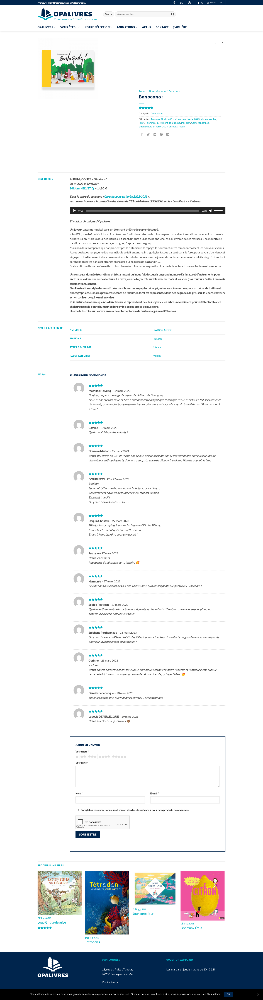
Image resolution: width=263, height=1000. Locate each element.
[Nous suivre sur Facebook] (198, 3)
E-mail (154, 793)
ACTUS (146, 27)
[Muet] (211, 210)
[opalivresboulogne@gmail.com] (182, 2)
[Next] (224, 911)
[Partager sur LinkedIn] (168, 134)
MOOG (168, 329)
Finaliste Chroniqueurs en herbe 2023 (180, 119)
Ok (228, 994)
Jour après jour (143, 914)
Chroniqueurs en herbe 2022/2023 (125, 196)
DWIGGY (158, 329)
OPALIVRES (45, 27)
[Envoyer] (173, 14)
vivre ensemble (208, 119)
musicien (185, 122)
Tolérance (150, 122)
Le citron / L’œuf (191, 928)
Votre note (82, 751)
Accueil (142, 91)
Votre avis (82, 762)
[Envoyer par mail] (155, 134)
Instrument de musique (168, 122)
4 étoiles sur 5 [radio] (104, 756)
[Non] (258, 995)
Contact (162, 27)
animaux (173, 126)
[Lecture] (75, 210)
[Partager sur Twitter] (148, 134)
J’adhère (180, 27)
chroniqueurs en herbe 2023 (153, 126)
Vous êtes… (68, 27)
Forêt (141, 122)
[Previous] (37, 911)
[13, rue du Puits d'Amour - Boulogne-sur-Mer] (175, 2)
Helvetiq (157, 338)
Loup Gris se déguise (52, 922)
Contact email (110, 982)
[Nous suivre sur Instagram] (202, 3)
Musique (155, 119)
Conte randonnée (200, 122)
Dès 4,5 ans (174, 91)
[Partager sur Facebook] (142, 134)
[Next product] (215, 42)
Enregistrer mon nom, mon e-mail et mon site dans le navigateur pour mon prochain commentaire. (135, 810)
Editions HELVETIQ (82, 188)
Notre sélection (97, 27)
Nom (79, 793)
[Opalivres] (68, 14)
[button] (214, 2)
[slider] (219, 210)
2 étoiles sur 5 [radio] (82, 756)
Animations (126, 27)
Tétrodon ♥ (93, 942)
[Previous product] (222, 42)
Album (182, 126)
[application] (147, 210)
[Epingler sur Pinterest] (161, 134)
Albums (157, 347)
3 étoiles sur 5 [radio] (92, 756)
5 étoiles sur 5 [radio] (118, 756)
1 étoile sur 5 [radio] (76, 756)
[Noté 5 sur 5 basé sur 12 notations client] (180, 107)
